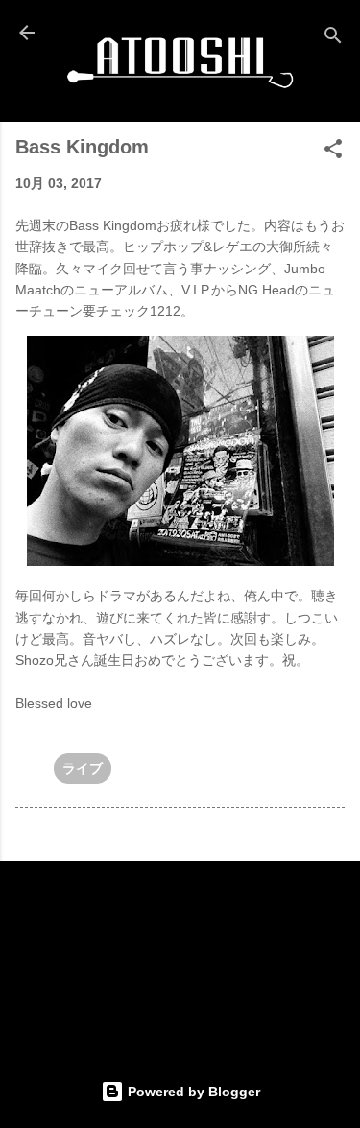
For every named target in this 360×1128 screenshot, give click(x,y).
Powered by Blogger (192, 1091)
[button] (333, 152)
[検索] (333, 39)
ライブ (82, 768)
